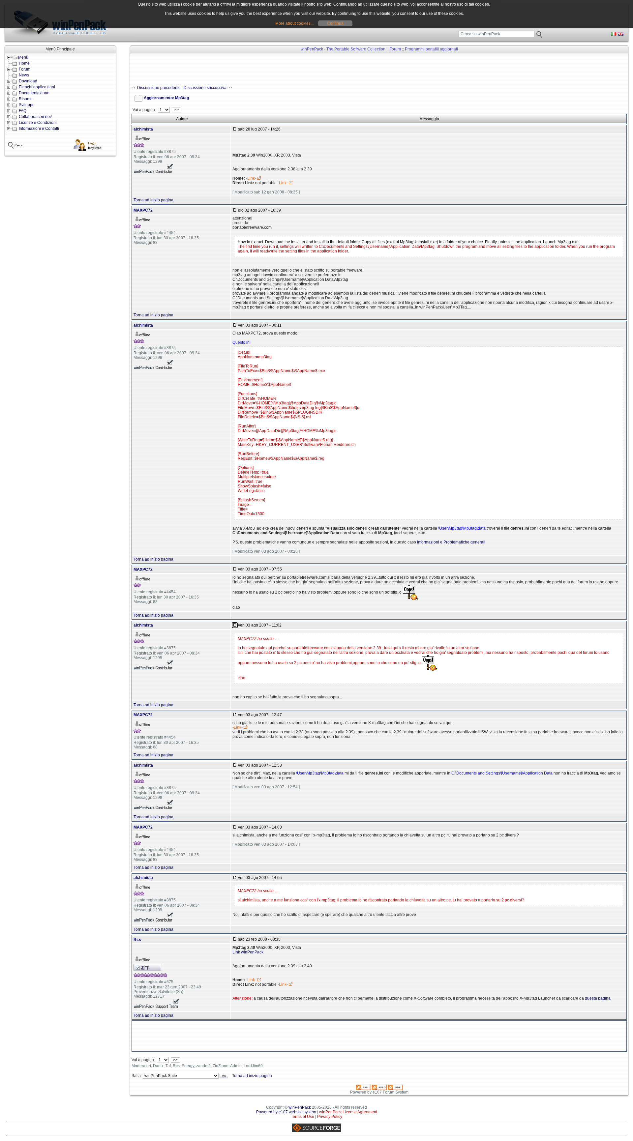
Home (24, 63)
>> (176, 109)
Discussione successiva (205, 87)
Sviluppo (27, 104)
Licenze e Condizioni (38, 122)
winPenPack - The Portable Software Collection (343, 49)
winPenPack (299, 1107)
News (24, 75)
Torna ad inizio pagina (153, 200)
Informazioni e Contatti (39, 128)
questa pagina (598, 998)
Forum (24, 69)
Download (28, 81)
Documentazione (34, 93)
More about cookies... (294, 23)
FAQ (22, 110)
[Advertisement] (252, 69)
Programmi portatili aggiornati (431, 49)
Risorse (26, 99)
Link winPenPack (247, 952)
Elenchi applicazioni (37, 87)
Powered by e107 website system (286, 1112)
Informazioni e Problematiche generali (451, 542)
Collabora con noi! (35, 116)
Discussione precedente (159, 87)
